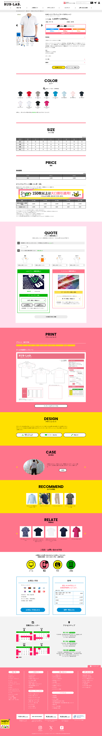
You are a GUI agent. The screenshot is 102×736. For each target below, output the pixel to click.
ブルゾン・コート (13, 682)
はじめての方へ (32, 675)
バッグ (10, 680)
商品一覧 (19, 7)
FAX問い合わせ (86, 682)
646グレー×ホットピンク (38, 97)
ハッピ (10, 692)
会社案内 (55, 695)
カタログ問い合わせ (87, 685)
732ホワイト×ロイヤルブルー (29, 107)
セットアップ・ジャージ (14, 683)
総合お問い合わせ (87, 675)
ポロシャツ (11, 676)
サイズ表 (47, 59)
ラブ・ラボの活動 (56, 706)
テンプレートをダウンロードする (51, 405)
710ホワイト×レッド (20, 107)
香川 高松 (66, 641)
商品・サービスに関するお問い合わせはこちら (69, 655)
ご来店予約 (85, 683)
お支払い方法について (34, 678)
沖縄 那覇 (66, 650)
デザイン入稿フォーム (88, 680)
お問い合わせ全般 (83, 7)
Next (85, 467)
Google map (72, 632)
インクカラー (32, 704)
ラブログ (55, 687)
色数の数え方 (40, 250)
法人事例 (55, 682)
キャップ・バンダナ (13, 694)
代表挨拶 (55, 697)
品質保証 (31, 687)
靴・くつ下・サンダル (14, 699)
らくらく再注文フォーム (88, 678)
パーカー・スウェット (14, 678)
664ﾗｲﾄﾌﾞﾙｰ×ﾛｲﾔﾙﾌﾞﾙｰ (64, 97)
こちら (29, 188)
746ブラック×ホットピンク (38, 107)
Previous (16, 25)
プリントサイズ (32, 708)
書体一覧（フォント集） (34, 701)
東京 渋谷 (66, 632)
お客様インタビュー (57, 685)
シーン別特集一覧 (56, 675)
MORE (62, 467)
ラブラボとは (63, 692)
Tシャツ (11, 675)
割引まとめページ (33, 682)
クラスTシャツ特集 (57, 689)
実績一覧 (55, 704)
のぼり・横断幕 (12, 697)
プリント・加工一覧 (33, 702)
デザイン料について (33, 695)
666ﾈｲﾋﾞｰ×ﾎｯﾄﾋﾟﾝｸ (81, 97)
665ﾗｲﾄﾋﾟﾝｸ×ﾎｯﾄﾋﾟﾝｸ (73, 97)
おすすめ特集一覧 (56, 676)
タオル (10, 687)
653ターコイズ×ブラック (55, 97)
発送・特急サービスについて (35, 683)
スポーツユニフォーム (14, 689)
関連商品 (34, 112)
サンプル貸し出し (87, 687)
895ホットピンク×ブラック (46, 107)
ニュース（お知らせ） (57, 678)
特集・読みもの (63, 672)
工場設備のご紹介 (56, 708)
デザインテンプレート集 (34, 697)
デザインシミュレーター (34, 699)
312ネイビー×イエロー (20, 97)
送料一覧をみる (69, 610)
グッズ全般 (11, 696)
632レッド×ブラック (29, 97)
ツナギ (10, 685)
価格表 (46, 62)
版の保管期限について (34, 685)
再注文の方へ (32, 676)
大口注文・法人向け (87, 676)
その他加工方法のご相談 (51, 316)
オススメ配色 (32, 706)
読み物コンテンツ (56, 680)
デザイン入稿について (34, 693)
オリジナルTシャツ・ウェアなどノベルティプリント (46, 733)
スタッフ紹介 (56, 699)
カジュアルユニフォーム (14, 690)
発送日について (65, 33)
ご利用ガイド (36, 672)
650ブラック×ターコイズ (46, 97)
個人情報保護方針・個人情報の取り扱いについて (63, 702)
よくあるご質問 (32, 680)
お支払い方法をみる (33, 610)
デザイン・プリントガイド (36, 691)
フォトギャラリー (56, 683)
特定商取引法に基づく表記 (58, 701)
